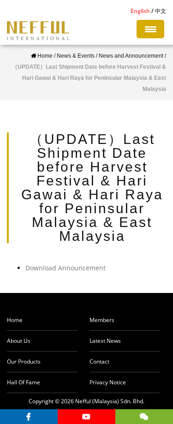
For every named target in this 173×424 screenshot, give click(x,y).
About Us (18, 341)
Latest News (105, 341)
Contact (99, 361)
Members (101, 320)
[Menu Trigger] (150, 29)
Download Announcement (65, 267)
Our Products (24, 361)
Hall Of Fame (23, 382)
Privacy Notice (107, 382)
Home (15, 320)
